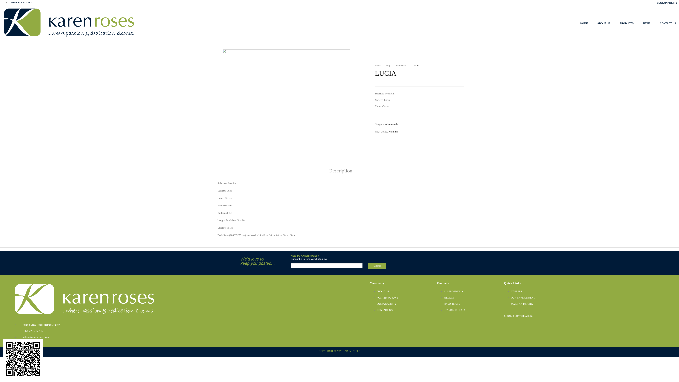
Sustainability (667, 2)
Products (627, 23)
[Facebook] (531, 325)
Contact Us (668, 23)
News (646, 23)
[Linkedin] (519, 325)
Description (340, 171)
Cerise (384, 131)
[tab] (340, 171)
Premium (393, 131)
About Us (603, 23)
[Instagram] (508, 325)
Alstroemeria (391, 124)
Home (584, 23)
